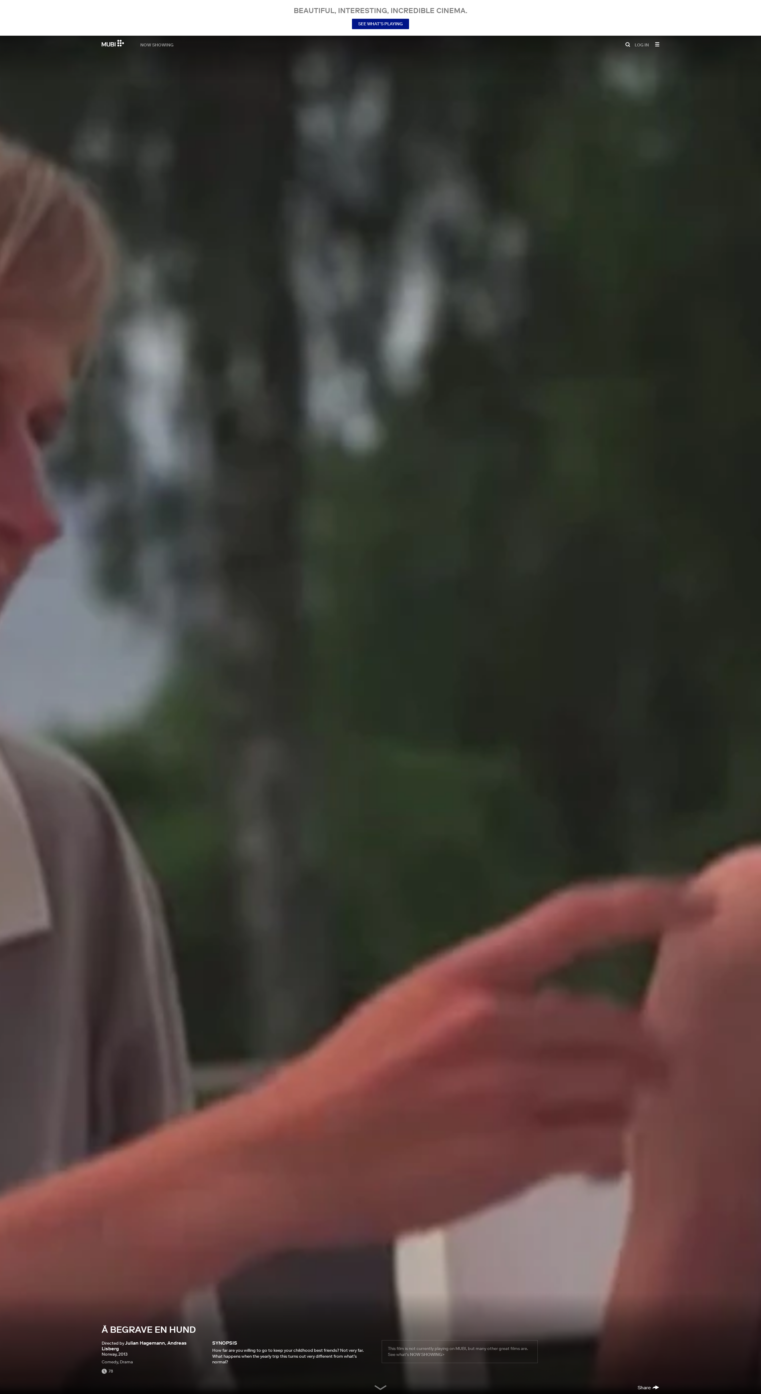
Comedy (110, 1362)
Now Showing (157, 44)
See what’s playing (380, 23)
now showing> (427, 1354)
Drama (126, 1362)
